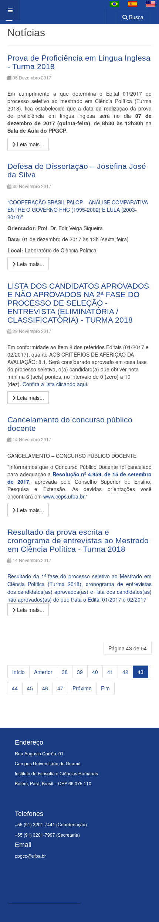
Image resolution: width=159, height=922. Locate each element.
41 (110, 672)
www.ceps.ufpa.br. (64, 496)
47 (60, 688)
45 (30, 688)
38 (65, 672)
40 (95, 672)
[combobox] (107, 14)
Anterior (43, 672)
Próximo (82, 688)
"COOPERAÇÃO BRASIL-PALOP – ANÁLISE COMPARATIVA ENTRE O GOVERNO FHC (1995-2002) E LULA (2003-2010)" (77, 209)
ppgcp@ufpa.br (30, 856)
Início (18, 672)
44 (15, 688)
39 (80, 672)
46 (45, 688)
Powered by (41, 913)
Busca (135, 17)
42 (125, 672)
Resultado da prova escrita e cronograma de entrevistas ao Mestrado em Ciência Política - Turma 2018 (78, 540)
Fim (105, 688)
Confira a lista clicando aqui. (55, 384)
